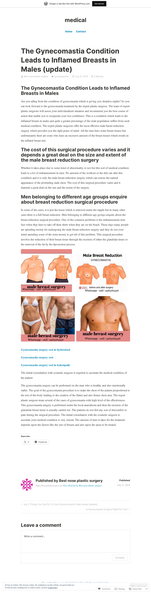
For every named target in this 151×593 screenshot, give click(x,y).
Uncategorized (61, 76)
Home (68, 31)
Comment (119, 557)
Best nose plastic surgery (36, 76)
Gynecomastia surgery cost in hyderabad (45, 350)
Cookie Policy (53, 587)
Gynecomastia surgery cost (37, 357)
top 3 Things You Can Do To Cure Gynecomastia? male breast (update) (58, 505)
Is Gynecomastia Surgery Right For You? (107, 510)
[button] (46, 270)
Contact (81, 31)
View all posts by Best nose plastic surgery (82, 485)
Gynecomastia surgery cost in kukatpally (45, 365)
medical (75, 20)
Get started (99, 4)
